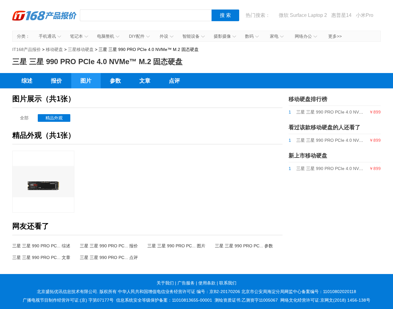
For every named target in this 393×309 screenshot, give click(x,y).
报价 (56, 81)
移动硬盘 (54, 49)
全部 (24, 117)
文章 (144, 81)
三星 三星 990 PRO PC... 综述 (41, 245)
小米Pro (364, 15)
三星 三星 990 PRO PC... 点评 (109, 257)
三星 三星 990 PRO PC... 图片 (176, 245)
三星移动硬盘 (81, 49)
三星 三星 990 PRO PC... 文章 (41, 257)
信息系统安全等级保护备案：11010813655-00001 (164, 300)
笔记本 (76, 36)
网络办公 (303, 36)
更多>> (335, 36)
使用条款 (207, 282)
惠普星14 (341, 15)
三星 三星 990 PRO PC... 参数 (244, 245)
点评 (174, 81)
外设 (164, 36)
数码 (249, 36)
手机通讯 (47, 36)
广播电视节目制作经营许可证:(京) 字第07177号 (68, 300)
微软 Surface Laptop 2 (303, 15)
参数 (115, 81)
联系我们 (227, 282)
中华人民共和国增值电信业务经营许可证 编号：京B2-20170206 (179, 291)
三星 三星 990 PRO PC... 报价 (109, 245)
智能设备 (191, 36)
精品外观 (54, 117)
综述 (27, 81)
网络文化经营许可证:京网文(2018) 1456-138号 (325, 300)
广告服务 (186, 282)
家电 (274, 36)
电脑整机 (105, 36)
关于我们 (165, 282)
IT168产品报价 (44, 20)
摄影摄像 (222, 36)
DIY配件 (137, 36)
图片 (85, 81)
